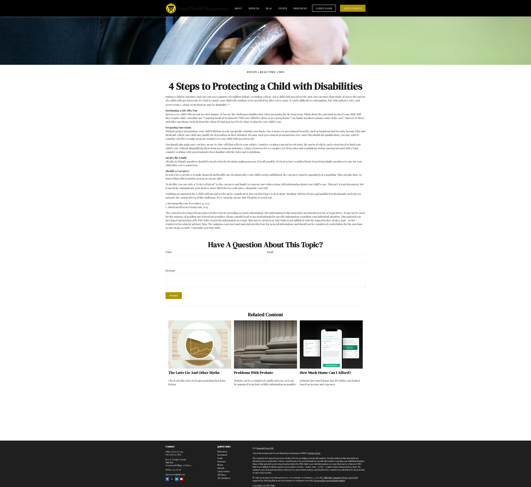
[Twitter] (172, 479)
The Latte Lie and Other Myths (193, 372)
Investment (222, 455)
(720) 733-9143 (177, 451)
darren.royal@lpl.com (175, 474)
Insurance (221, 461)
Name (169, 252)
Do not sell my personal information (329, 480)
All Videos (221, 474)
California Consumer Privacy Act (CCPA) (340, 477)
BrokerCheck (314, 453)
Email (270, 252)
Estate (220, 458)
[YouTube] (181, 479)
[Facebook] (167, 479)
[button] (238, 8)
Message (170, 270)
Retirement (222, 451)
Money (220, 465)
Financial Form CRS (264, 448)
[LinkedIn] (177, 479)
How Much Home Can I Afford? (325, 372)
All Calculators (223, 478)
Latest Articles (223, 471)
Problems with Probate (253, 372)
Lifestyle (221, 468)
